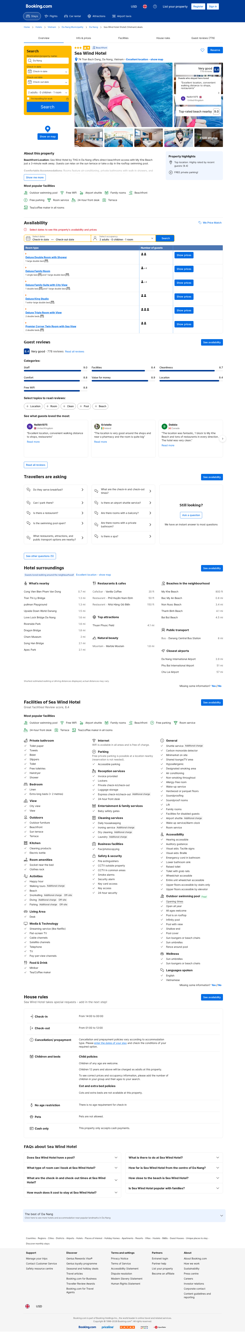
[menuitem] (32, 16)
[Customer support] (155, 6)
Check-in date (34, 66)
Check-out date (35, 77)
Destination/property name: (42, 56)
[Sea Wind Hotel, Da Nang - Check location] (76, 59)
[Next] (218, 93)
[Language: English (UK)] (145, 6)
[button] (48, 92)
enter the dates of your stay (110, 1042)
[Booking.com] (39, 6)
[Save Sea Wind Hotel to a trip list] (202, 50)
